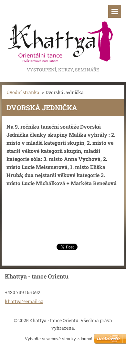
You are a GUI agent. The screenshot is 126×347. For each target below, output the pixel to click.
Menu (114, 11)
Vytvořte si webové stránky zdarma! (58, 338)
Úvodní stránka (22, 92)
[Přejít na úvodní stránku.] (63, 33)
